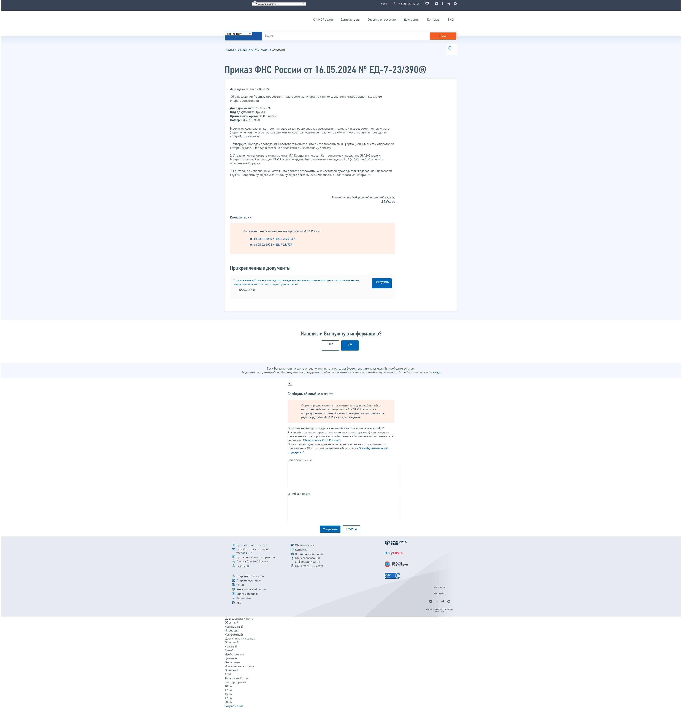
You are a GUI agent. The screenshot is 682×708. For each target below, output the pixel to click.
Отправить (330, 529)
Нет (330, 344)
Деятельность (350, 19)
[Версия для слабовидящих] (384, 4)
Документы (411, 19)
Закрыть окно (234, 706)
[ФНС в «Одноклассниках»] (442, 3)
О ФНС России (323, 19)
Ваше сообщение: (300, 460)
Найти (443, 36)
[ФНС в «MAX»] (454, 3)
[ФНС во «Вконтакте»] (436, 3)
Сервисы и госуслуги (381, 19)
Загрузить (382, 282)
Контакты (433, 19)
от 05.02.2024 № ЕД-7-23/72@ (273, 245)
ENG (451, 19)
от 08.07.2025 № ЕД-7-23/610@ (274, 239)
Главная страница (236, 49)
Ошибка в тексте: (299, 494)
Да (350, 344)
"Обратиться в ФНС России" (321, 440)
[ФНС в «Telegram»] (448, 3)
